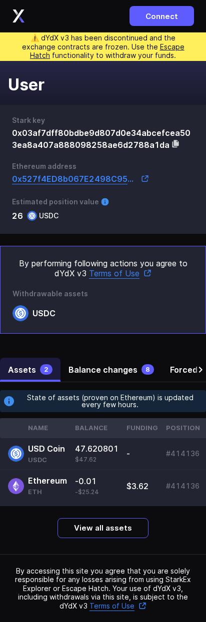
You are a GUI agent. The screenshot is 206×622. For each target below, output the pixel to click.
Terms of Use (114, 273)
